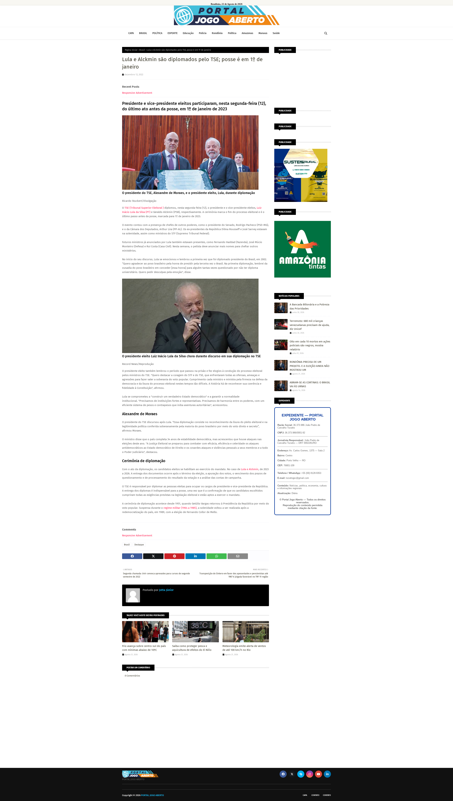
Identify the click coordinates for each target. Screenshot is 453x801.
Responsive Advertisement (137, 92)
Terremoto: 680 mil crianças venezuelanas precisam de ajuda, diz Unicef (309, 325)
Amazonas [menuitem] (247, 33)
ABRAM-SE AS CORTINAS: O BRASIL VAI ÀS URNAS (310, 384)
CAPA (305, 795)
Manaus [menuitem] (263, 33)
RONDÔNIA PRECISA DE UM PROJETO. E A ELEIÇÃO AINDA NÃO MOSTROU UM (309, 365)
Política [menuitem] (232, 33)
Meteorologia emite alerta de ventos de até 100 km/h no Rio (244, 648)
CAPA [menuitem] (131, 33)
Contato (315, 795)
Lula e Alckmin (249, 469)
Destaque (139, 544)
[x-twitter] (292, 774)
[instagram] (309, 774)
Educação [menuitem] (188, 33)
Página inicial (131, 50)
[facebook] (283, 774)
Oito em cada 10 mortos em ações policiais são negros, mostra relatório (310, 345)
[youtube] (318, 774)
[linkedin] (327, 774)
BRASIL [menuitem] (143, 33)
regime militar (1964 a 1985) (180, 507)
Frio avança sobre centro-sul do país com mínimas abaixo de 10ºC (144, 648)
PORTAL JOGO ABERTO (152, 795)
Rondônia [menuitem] (217, 33)
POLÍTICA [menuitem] (157, 33)
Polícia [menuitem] (203, 33)
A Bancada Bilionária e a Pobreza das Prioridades (309, 306)
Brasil (142, 50)
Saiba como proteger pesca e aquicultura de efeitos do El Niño (191, 648)
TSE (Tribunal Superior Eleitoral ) (144, 207)
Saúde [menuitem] (276, 33)
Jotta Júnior (166, 590)
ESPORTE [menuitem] (172, 33)
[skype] (300, 774)
